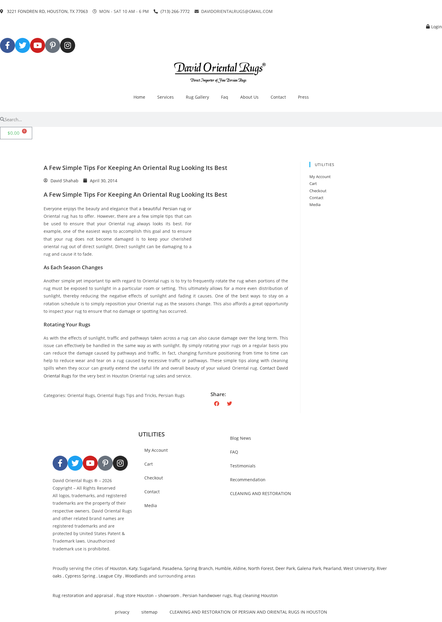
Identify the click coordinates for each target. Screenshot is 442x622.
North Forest (260, 568)
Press (303, 97)
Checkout (318, 190)
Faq (224, 97)
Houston (118, 568)
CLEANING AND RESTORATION (260, 493)
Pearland (332, 568)
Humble (223, 568)
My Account (320, 176)
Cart (313, 183)
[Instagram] (67, 45)
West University (359, 568)
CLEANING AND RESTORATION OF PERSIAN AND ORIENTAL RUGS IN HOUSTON (248, 612)
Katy (133, 568)
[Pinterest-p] (52, 45)
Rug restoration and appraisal (83, 595)
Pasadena (172, 568)
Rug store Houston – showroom (147, 595)
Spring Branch (198, 568)
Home (139, 97)
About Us (249, 97)
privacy (122, 612)
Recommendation (248, 479)
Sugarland (150, 568)
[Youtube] (37, 45)
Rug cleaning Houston (256, 595)
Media (315, 204)
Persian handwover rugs (207, 595)
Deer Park (285, 568)
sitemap (149, 612)
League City (110, 576)
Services (165, 97)
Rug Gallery (197, 97)
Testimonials (243, 466)
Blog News (240, 438)
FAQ (234, 452)
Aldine (239, 568)
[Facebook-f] (7, 45)
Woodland (135, 576)
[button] (216, 403)
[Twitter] (22, 45)
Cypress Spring (79, 576)
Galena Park (309, 568)
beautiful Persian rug (164, 208)
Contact (278, 97)
